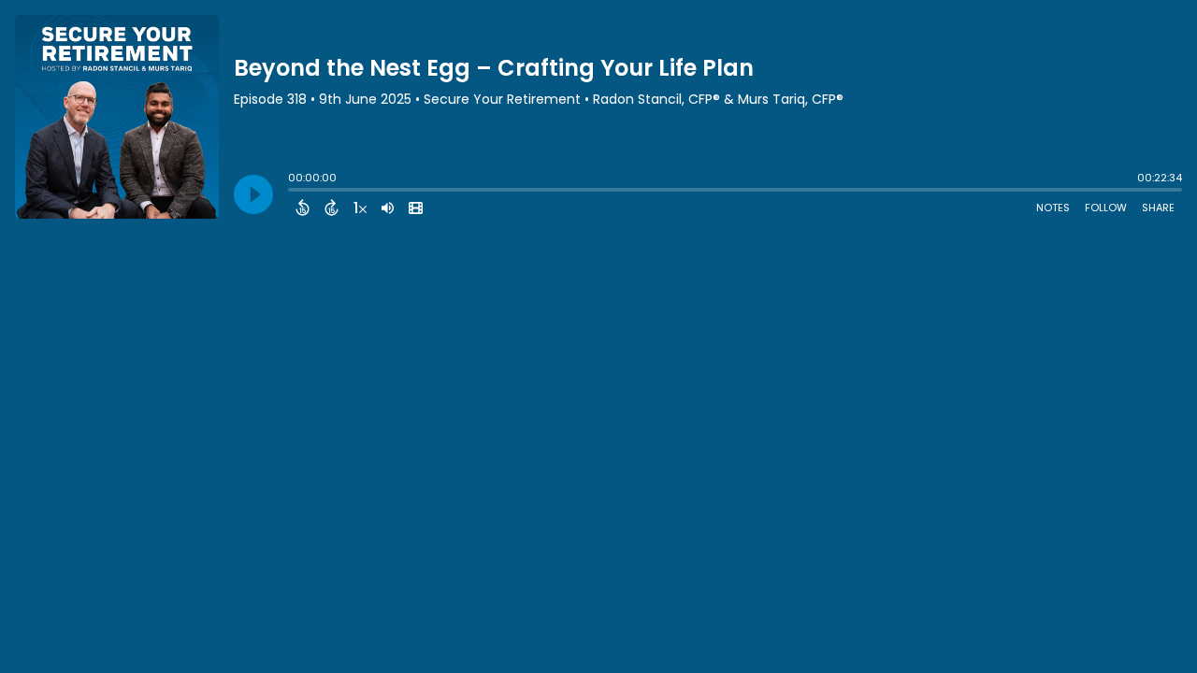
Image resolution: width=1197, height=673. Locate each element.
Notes (1053, 207)
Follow (1106, 207)
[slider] (292, 191)
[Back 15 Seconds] (302, 207)
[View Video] (415, 207)
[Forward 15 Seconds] (331, 207)
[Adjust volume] (387, 207)
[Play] (253, 194)
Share (1158, 207)
